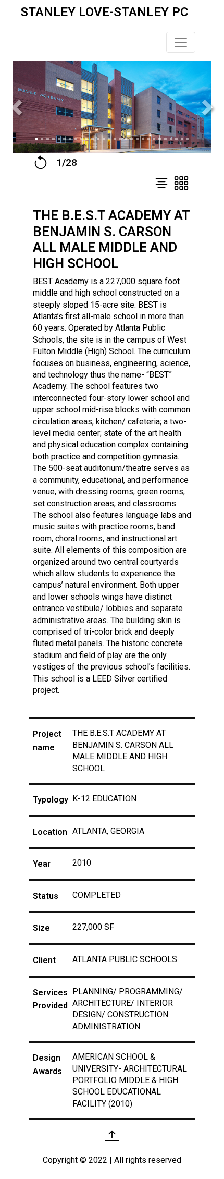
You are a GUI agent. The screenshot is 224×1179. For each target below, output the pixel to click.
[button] (17, 107)
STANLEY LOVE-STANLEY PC (104, 12)
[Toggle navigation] (180, 42)
